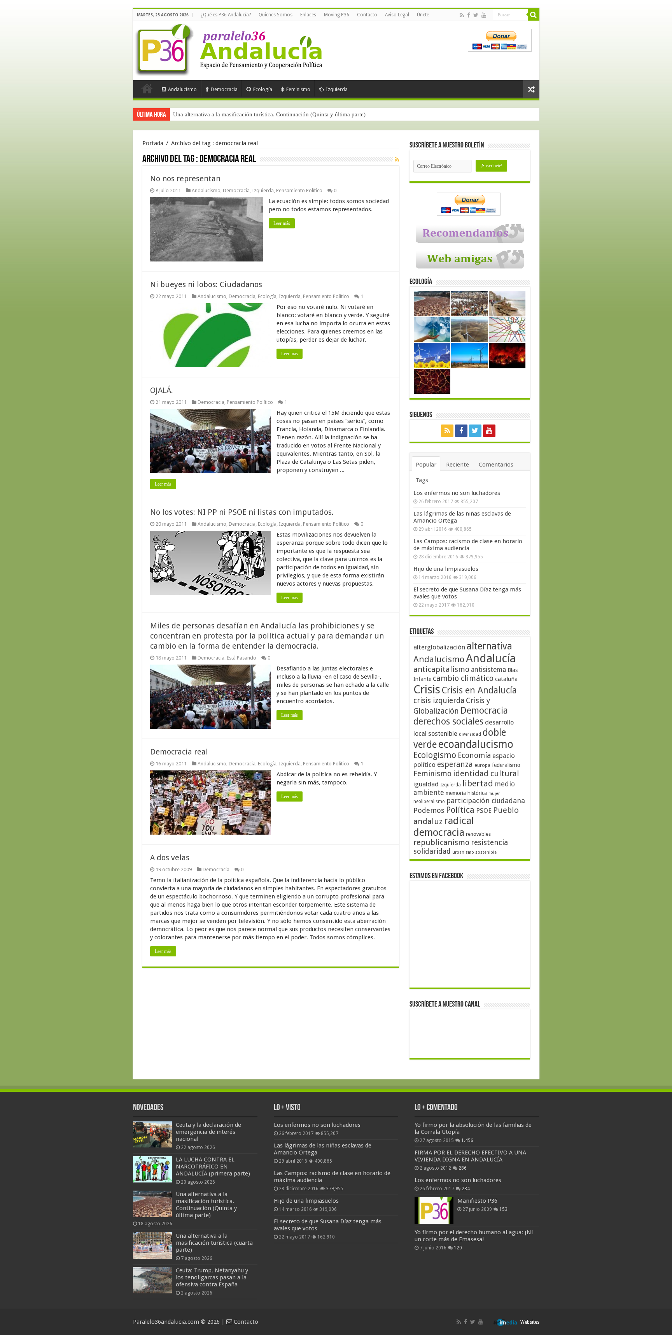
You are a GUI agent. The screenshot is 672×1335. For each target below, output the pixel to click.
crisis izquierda (438, 700)
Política (460, 810)
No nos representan (185, 178)
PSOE (484, 810)
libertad (477, 783)
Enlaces (308, 15)
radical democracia (443, 826)
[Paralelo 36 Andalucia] (230, 48)
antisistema (488, 670)
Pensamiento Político (299, 190)
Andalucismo (182, 89)
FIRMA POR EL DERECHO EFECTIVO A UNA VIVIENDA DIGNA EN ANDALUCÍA (470, 1156)
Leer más (281, 223)
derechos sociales (448, 721)
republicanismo (441, 842)
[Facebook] (468, 15)
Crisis (426, 689)
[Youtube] (484, 15)
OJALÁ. (161, 390)
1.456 (467, 1140)
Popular (426, 464)
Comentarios (496, 464)
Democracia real (179, 751)
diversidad (470, 734)
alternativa (489, 646)
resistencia (489, 842)
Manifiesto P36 (477, 1200)
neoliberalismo (429, 801)
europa (482, 765)
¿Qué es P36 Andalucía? (226, 15)
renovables (478, 834)
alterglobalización (439, 647)
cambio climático (463, 678)
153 (503, 1209)
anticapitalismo (441, 669)
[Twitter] (475, 15)
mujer (494, 793)
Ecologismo (434, 755)
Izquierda (337, 89)
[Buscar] (533, 15)
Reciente (457, 464)
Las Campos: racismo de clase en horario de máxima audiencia (467, 545)
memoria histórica (466, 793)
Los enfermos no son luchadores (456, 492)
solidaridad (432, 851)
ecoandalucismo (475, 744)
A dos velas (169, 857)
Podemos (428, 810)
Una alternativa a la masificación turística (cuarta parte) (240, 114)
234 (466, 1188)
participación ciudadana (485, 800)
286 (462, 1168)
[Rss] (462, 15)
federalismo (506, 765)
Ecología (262, 89)
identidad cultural (486, 773)
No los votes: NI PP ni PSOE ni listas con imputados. (242, 512)
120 (458, 1248)
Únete (423, 15)
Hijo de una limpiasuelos (445, 568)
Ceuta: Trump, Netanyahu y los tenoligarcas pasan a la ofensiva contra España (212, 1277)
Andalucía (491, 658)
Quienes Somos (275, 15)
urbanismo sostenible (474, 852)
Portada (147, 88)
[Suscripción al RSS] (397, 159)
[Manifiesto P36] (434, 1210)
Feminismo (298, 89)
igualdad (426, 784)
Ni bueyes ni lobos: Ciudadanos (206, 284)
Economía (474, 755)
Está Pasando (241, 658)
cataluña (506, 678)
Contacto (367, 15)
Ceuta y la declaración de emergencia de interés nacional (208, 1131)
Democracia (224, 89)
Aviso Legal (397, 15)
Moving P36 (336, 15)
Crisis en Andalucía (479, 690)
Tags (422, 480)
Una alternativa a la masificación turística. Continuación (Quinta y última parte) (206, 1205)
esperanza (455, 764)
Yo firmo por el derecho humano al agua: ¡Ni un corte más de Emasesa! (474, 1236)
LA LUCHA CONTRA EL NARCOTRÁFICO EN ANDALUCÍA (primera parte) (213, 1166)
